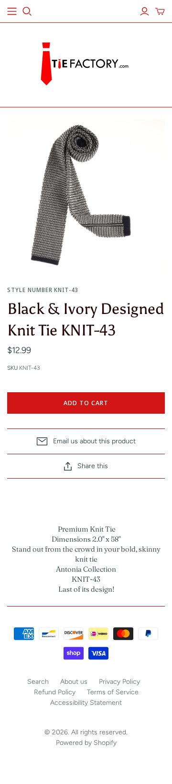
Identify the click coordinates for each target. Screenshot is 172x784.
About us (73, 682)
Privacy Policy (119, 682)
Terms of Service (113, 692)
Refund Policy (54, 692)
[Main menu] (12, 11)
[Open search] (27, 11)
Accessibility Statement (86, 703)
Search (38, 682)
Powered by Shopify (86, 743)
